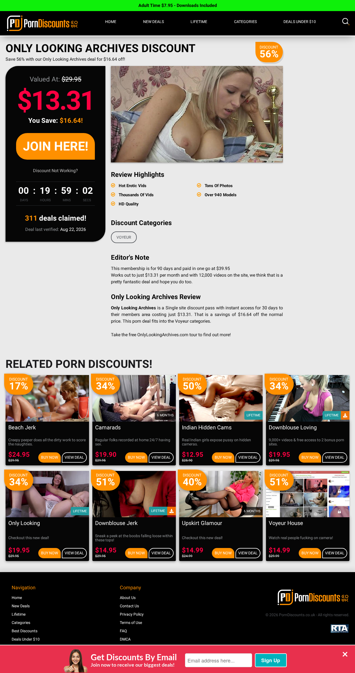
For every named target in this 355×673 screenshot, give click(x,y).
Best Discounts (24, 631)
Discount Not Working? (55, 170)
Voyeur (123, 237)
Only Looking (24, 523)
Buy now (49, 457)
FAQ (123, 631)
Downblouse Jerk (116, 523)
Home (110, 21)
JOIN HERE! (55, 146)
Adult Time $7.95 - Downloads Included (177, 5)
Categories (245, 21)
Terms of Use (131, 622)
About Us (128, 597)
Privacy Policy (132, 614)
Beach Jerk (22, 427)
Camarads (108, 427)
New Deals (153, 21)
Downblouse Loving (293, 427)
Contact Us (129, 606)
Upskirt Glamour (202, 523)
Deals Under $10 (299, 21)
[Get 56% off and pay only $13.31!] (197, 114)
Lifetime (199, 21)
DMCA (125, 639)
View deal (74, 457)
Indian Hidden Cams (207, 427)
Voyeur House (286, 523)
